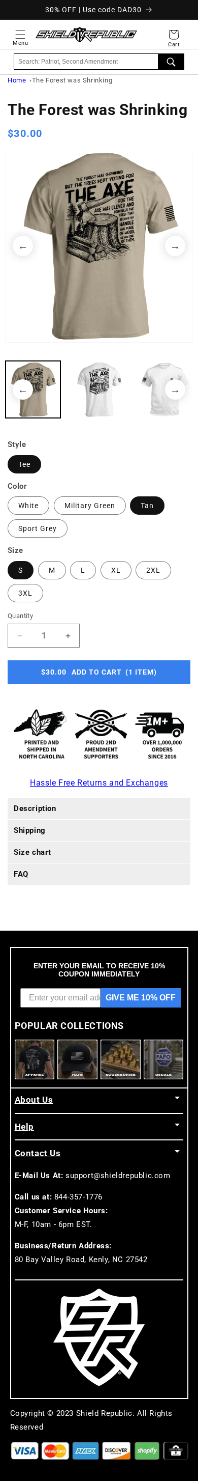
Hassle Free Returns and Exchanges (99, 783)
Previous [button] (23, 246)
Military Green (89, 505)
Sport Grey (37, 528)
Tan (147, 505)
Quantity (20, 616)
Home (17, 80)
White (28, 505)
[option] (99, 246)
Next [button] (175, 246)
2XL (153, 570)
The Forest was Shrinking (72, 80)
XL (116, 570)
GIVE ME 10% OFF (141, 997)
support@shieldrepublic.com (118, 1175)
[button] (20, 34)
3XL (25, 593)
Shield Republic (104, 1413)
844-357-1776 (78, 1196)
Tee (24, 464)
